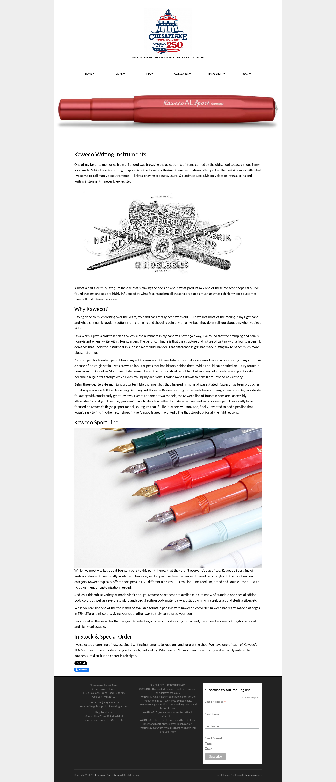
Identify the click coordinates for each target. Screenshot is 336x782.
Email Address (215, 702)
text (209, 748)
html (210, 743)
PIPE (148, 74)
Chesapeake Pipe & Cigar (106, 775)
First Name (212, 714)
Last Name (212, 726)
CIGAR (119, 74)
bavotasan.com (253, 775)
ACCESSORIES (181, 74)
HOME (89, 74)
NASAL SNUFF (215, 74)
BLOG (245, 74)
